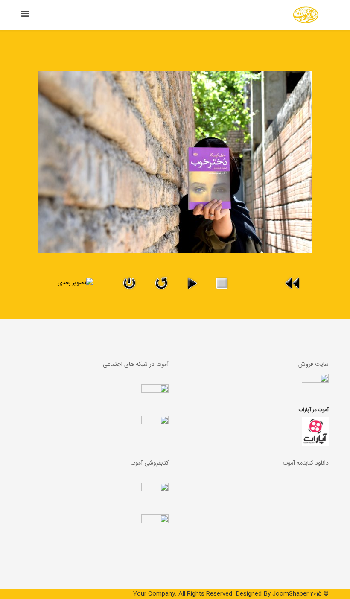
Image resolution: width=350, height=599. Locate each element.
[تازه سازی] (162, 283)
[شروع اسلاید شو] (192, 283)
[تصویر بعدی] (57, 283)
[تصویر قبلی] (293, 283)
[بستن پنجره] (130, 283)
